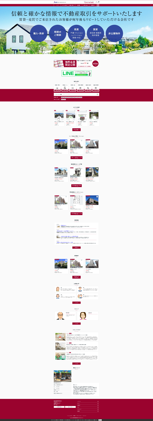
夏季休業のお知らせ (63, 225)
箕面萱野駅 (71, 97)
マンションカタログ (70, 415)
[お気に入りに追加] (63, 111)
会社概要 (78, 5)
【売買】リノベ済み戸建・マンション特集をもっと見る (76, 157)
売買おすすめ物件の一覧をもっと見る (76, 129)
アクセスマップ (79, 409)
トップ (57, 5)
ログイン (96, 2)
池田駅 (74, 97)
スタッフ (78, 403)
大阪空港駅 (80, 97)
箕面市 (62, 99)
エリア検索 (55, 90)
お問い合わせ (85, 5)
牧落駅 (62, 97)
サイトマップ (84, 415)
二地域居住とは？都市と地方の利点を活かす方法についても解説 (65, 242)
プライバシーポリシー (79, 415)
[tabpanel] (76, 30)
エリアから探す (64, 5)
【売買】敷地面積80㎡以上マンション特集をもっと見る (76, 213)
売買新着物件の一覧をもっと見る (76, 277)
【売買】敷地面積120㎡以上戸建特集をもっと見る (76, 185)
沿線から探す (71, 5)
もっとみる (76, 302)
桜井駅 (69, 97)
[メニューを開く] (98, 5)
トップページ (79, 401)
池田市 (64, 99)
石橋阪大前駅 (65, 97)
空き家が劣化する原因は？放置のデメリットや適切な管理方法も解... (69, 236)
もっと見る (76, 323)
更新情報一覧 (76, 247)
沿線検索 (59, 90)
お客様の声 (92, 5)
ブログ (78, 407)
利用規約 (74, 415)
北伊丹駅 (77, 97)
